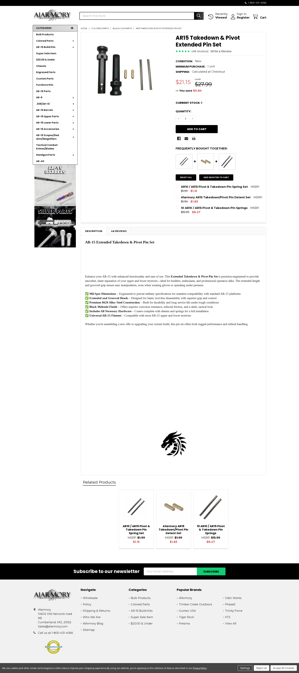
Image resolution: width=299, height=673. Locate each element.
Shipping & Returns (96, 610)
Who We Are (92, 617)
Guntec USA (187, 610)
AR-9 (39, 97)
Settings (245, 668)
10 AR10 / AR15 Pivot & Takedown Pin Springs (211, 529)
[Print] (194, 138)
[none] (127, 78)
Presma (184, 623)
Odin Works (233, 598)
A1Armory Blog (93, 623)
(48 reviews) (200, 51)
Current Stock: (189, 103)
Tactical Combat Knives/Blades (47, 146)
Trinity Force (233, 610)
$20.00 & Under (45, 59)
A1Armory (185, 598)
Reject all (261, 668)
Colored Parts (45, 40)
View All (230, 623)
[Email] (186, 138)
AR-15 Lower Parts (47, 122)
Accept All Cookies (283, 668)
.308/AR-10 (43, 103)
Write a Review (221, 51)
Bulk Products (45, 34)
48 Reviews (119, 231)
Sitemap (89, 630)
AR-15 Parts (43, 91)
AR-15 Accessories (47, 129)
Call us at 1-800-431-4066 (55, 633)
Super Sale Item (46, 53)
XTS (227, 617)
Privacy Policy (199, 668)
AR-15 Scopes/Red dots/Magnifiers (47, 137)
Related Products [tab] (99, 482)
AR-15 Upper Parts (47, 116)
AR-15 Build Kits (45, 47)
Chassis (41, 66)
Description (93, 231)
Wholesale (90, 598)
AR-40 (40, 161)
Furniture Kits (44, 84)
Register (243, 17)
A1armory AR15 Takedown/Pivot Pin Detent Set (173, 529)
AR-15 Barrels (44, 110)
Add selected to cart (216, 177)
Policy (87, 604)
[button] (55, 185)
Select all (186, 177)
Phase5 (230, 604)
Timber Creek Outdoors (195, 604)
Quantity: (183, 111)
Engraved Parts (45, 72)
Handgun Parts (45, 154)
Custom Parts (45, 78)
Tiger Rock (186, 617)
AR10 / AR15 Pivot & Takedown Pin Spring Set (136, 529)
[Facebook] (179, 138)
